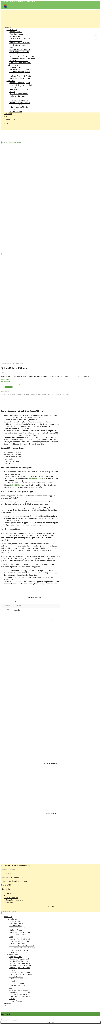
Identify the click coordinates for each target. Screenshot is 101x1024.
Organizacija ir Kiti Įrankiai (19, 102)
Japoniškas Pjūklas (12, 394)
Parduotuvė (8, 27)
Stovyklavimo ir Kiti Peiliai (19, 51)
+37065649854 (9, 120)
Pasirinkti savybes (9, 659)
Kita (10, 98)
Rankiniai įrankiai (65, 394)
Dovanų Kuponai (15, 111)
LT (4, 1009)
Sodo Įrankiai (11, 80)
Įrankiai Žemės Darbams (18, 94)
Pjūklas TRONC (5, 380)
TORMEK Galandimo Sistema (20, 63)
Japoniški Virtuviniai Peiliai (19, 49)
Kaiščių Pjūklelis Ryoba (11, 846)
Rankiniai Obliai (15, 36)
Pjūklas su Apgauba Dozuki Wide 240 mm (88, 846)
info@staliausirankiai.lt (18, 881)
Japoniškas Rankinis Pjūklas (23, 394)
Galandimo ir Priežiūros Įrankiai (21, 56)
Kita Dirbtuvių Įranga (17, 45)
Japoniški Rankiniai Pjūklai (52, 394)
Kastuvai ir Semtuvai (17, 96)
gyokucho (6, 394)
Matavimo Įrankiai (16, 34)
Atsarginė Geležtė (5, 381)
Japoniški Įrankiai (33, 394)
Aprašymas (42, 405)
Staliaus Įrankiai (12, 29)
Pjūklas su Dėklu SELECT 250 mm (37, 846)
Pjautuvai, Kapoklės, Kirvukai (20, 85)
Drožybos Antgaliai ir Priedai (20, 76)
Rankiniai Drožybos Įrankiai (19, 71)
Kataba (59, 394)
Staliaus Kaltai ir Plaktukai (19, 38)
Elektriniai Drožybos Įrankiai (20, 69)
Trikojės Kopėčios (16, 87)
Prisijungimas (9, 902)
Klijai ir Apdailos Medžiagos (19, 107)
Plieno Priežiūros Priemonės (11, 740)
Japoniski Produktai (41, 394)
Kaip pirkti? (8, 893)
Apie (5, 116)
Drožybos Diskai (15, 67)
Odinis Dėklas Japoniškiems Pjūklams (11, 696)
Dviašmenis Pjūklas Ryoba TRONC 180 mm (37, 796)
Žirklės (12, 109)
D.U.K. (6, 895)
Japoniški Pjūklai (15, 32)
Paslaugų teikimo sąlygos (13, 900)
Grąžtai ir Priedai (15, 40)
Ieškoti (14, 1020)
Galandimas (8, 114)
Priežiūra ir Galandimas (17, 54)
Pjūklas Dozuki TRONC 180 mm (12, 796)
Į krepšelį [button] (6, 803)
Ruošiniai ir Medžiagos (18, 105)
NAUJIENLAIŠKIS (6, 885)
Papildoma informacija (54, 405)
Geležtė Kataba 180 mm (11, 653)
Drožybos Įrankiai (12, 65)
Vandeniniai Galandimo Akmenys (22, 58)
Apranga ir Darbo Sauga (18, 100)
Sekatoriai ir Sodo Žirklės (19, 89)
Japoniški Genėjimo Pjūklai (19, 83)
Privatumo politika (11, 898)
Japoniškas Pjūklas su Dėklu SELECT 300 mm (63, 847)
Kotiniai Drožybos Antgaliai (19, 74)
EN (8, 1009)
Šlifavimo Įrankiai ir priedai (19, 43)
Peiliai (11, 47)
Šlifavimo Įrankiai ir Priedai (19, 78)
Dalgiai (12, 91)
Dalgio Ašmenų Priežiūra (18, 60)
